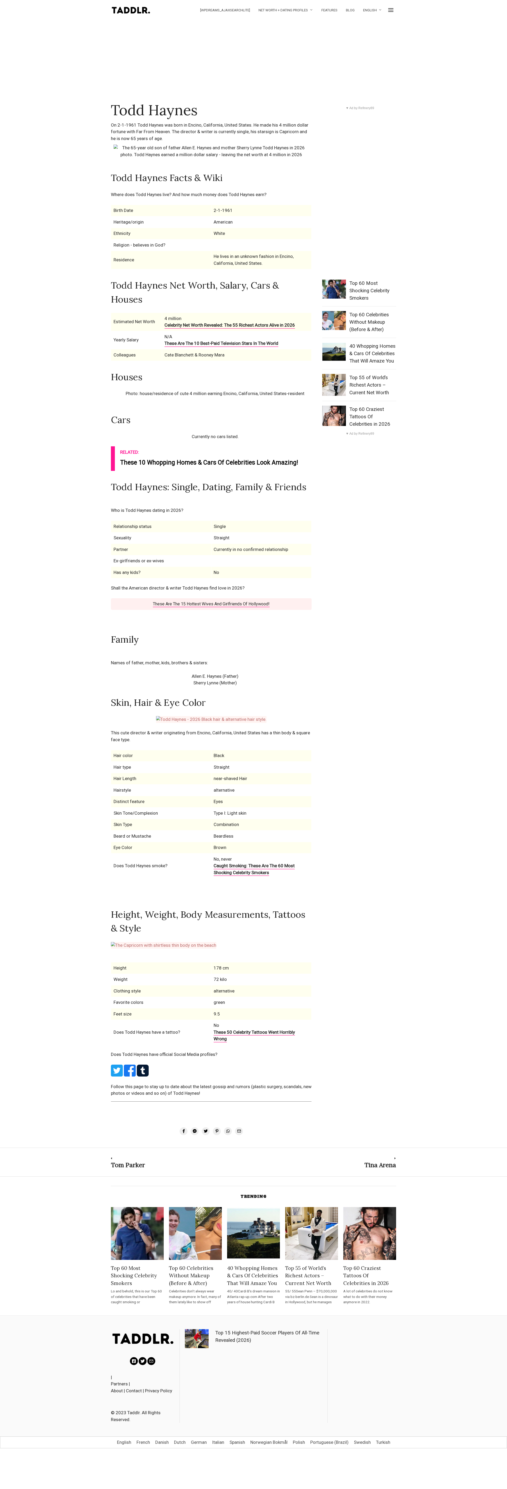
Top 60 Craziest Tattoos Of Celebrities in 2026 (369, 416)
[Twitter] (143, 1361)
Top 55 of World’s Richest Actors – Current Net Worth (369, 385)
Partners (119, 1383)
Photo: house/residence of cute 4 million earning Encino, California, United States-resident (215, 393)
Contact (134, 1390)
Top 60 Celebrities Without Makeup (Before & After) (369, 322)
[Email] (151, 1361)
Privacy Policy (158, 1390)
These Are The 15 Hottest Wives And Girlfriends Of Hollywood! (211, 603)
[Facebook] (134, 1361)
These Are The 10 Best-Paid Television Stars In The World (221, 343)
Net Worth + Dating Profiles (283, 10)
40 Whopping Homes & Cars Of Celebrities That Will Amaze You (372, 353)
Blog (350, 10)
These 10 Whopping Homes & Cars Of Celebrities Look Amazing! (209, 462)
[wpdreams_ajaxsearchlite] (225, 10)
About (117, 1390)
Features (329, 10)
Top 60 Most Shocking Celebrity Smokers (369, 290)
